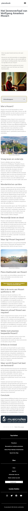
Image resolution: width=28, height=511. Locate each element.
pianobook (5, 3)
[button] (25, 3)
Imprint (14, 471)
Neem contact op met (14, 477)
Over (14, 468)
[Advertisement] (14, 34)
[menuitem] (14, 482)
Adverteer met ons (14, 474)
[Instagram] (7, 496)
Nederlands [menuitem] (13, 482)
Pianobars (14, 443)
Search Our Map (14, 453)
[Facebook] (16, 496)
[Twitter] (12, 496)
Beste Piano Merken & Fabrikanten (14, 449)
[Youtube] (21, 496)
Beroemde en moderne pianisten (14, 446)
